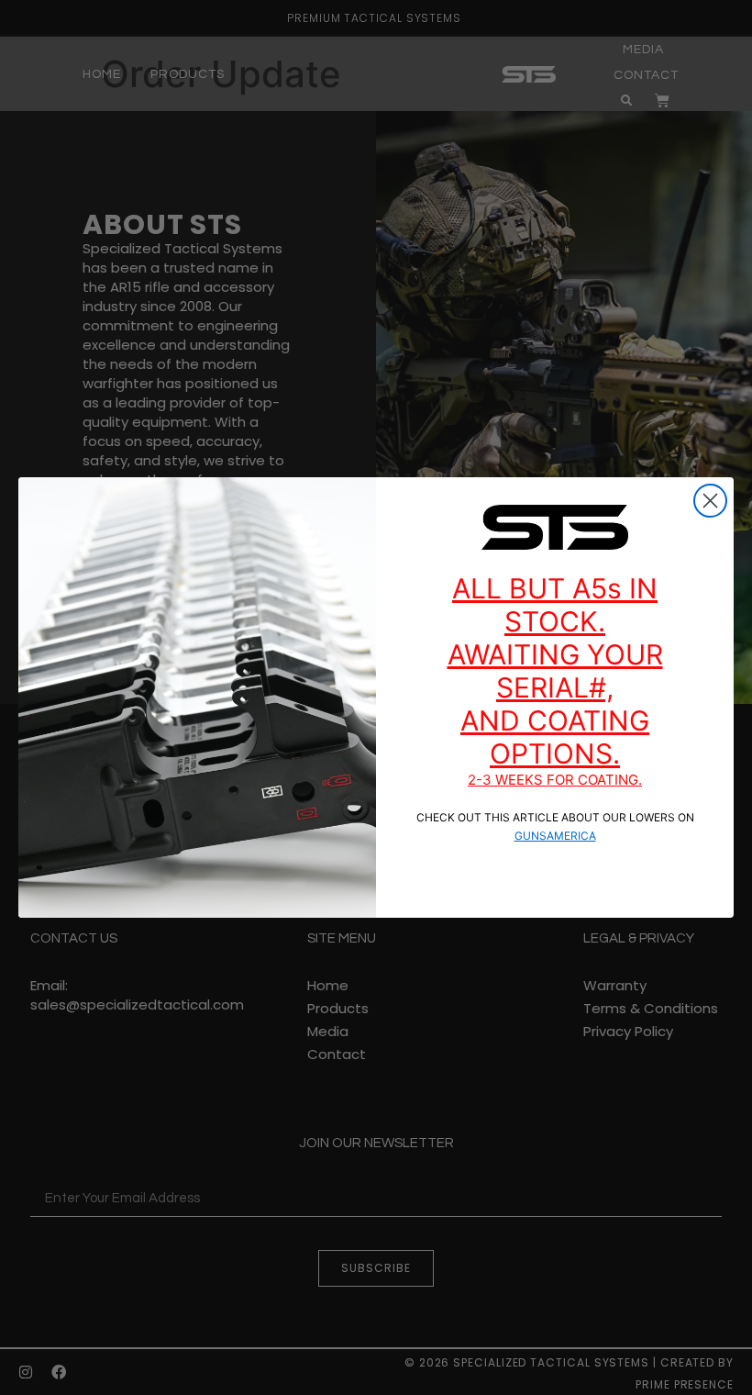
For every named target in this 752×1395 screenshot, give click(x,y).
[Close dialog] (710, 501)
